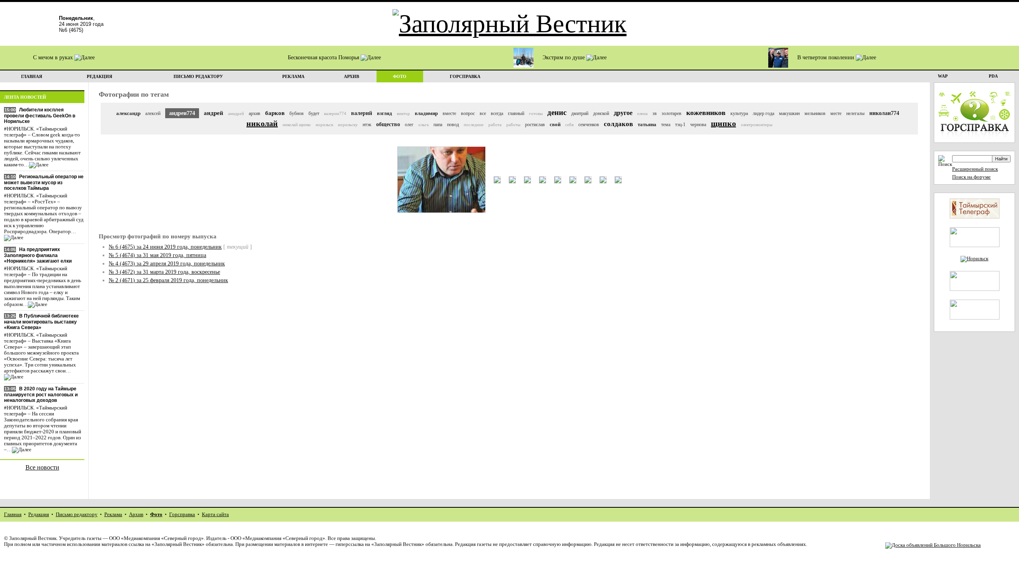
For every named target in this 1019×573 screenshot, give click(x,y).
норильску (348, 124)
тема (665, 124)
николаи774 (884, 113)
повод (453, 124)
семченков (588, 124)
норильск (324, 124)
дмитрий (579, 113)
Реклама (113, 514)
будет (313, 113)
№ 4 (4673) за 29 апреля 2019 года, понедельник (167, 264)
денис (556, 112)
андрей (213, 113)
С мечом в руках (53, 57)
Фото (156, 514)
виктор (403, 113)
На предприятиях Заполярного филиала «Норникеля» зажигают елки (38, 255)
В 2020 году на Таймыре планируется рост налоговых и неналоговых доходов (41, 394)
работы (513, 124)
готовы (536, 113)
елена (642, 113)
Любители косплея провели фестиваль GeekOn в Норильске (39, 115)
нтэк (367, 124)
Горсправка (182, 514)
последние (474, 124)
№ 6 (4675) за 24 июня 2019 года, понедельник (165, 247)
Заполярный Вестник (33, 538)
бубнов (296, 113)
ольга (423, 124)
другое (623, 112)
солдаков (618, 124)
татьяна (647, 124)
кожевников (706, 113)
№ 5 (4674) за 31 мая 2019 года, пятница (157, 255)
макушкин (789, 113)
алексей (152, 113)
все (483, 113)
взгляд (384, 113)
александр (128, 113)
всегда (497, 113)
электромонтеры (756, 124)
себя (569, 124)
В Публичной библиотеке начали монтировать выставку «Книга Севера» (41, 321)
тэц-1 (680, 124)
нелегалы (855, 113)
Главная (12, 514)
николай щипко (297, 124)
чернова (698, 124)
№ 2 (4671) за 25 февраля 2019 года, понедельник (168, 280)
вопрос (468, 113)
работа (495, 124)
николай (262, 123)
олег (409, 124)
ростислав (535, 124)
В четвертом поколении (826, 57)
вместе (449, 113)
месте (835, 113)
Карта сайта (215, 514)
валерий (361, 113)
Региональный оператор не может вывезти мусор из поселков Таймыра (44, 182)
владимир (426, 113)
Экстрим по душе (564, 57)
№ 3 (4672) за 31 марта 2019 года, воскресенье (164, 272)
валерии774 (335, 113)
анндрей (236, 113)
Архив (136, 514)
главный (516, 113)
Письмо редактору (77, 514)
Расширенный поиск (975, 169)
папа (437, 124)
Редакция (38, 514)
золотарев (671, 113)
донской (601, 113)
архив (254, 113)
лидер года (763, 113)
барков (275, 113)
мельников (815, 113)
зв (654, 113)
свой (555, 124)
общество (388, 124)
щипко (723, 123)
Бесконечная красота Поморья (324, 57)
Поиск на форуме (971, 177)
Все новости (42, 467)
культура (739, 113)
